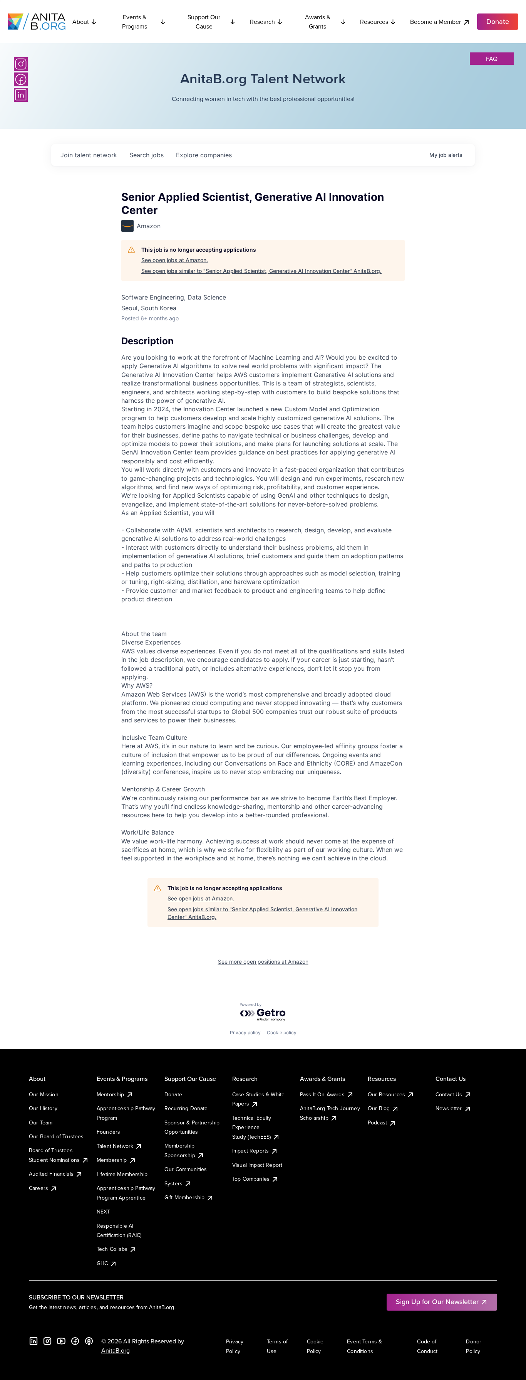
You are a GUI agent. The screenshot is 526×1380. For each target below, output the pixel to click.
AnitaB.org (115, 1350)
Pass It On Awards (322, 1094)
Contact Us (449, 1094)
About (80, 21)
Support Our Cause (204, 21)
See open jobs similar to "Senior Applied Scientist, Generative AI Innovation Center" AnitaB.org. (261, 271)
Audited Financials (51, 1174)
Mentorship (110, 1094)
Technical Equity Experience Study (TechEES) (251, 1127)
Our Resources (386, 1094)
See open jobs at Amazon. (174, 260)
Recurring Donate (186, 1108)
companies (204, 155)
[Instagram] (20, 64)
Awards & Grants (317, 21)
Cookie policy (282, 1032)
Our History (43, 1108)
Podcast (377, 1122)
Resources (374, 21)
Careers (38, 1188)
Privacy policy (245, 1032)
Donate (173, 1094)
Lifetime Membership (122, 1174)
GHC (102, 1263)
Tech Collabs (112, 1249)
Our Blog (379, 1108)
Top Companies (251, 1179)
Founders (108, 1132)
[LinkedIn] (20, 95)
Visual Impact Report (257, 1165)
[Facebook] (20, 79)
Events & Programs (134, 21)
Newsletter (449, 1108)
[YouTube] (61, 1341)
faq (492, 58)
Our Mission (44, 1094)
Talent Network (115, 1146)
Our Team (40, 1122)
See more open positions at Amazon (263, 961)
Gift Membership (184, 1197)
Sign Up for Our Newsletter (437, 1301)
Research (262, 21)
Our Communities (185, 1169)
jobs (146, 155)
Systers (173, 1183)
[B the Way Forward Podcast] (89, 1341)
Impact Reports (250, 1150)
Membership (112, 1160)
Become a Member (435, 21)
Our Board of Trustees (56, 1136)
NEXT (104, 1211)
